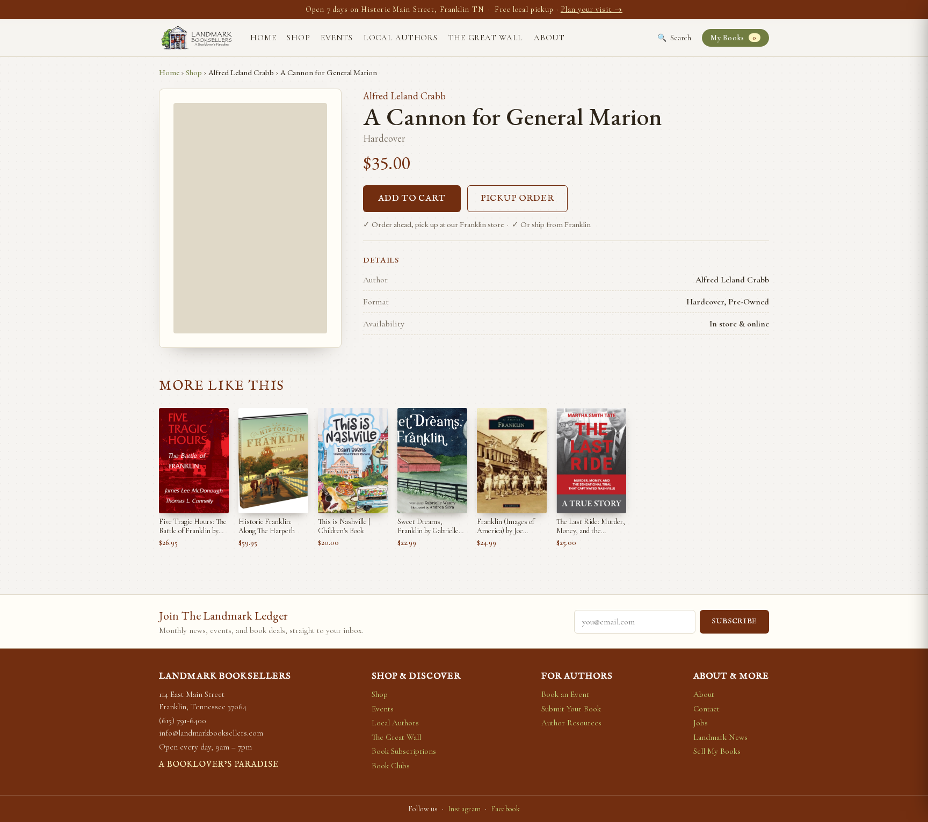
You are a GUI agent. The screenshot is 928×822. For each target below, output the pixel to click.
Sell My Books (717, 751)
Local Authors (401, 37)
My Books (733, 37)
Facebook (505, 808)
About (549, 37)
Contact (706, 709)
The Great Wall (486, 37)
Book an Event (565, 694)
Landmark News (720, 737)
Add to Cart (412, 198)
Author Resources (571, 723)
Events (337, 37)
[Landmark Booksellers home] (196, 37)
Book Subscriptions (404, 751)
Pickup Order (518, 198)
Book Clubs (391, 765)
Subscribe (734, 621)
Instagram (464, 808)
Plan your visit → (591, 9)
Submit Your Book (571, 709)
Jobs (700, 723)
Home (263, 37)
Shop (298, 37)
